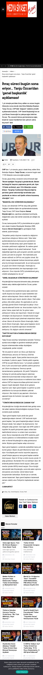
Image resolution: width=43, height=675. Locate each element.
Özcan (22, 492)
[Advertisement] (21, 41)
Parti (25, 492)
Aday (5, 492)
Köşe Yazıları (14, 539)
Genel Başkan (15, 492)
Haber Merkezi (10, 516)
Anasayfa (5, 71)
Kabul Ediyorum (22, 672)
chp (9, 492)
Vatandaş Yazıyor (9, 559)
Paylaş (8, 127)
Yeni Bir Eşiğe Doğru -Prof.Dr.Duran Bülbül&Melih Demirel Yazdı (26, 66)
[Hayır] (40, 667)
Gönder (30, 127)
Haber (12, 71)
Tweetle (19, 127)
